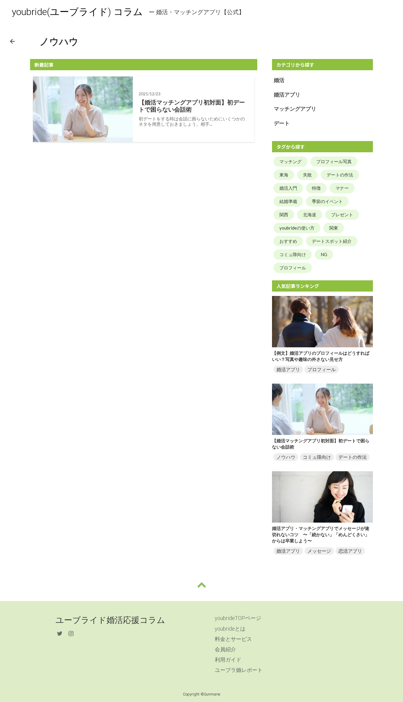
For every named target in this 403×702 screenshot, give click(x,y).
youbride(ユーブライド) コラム (77, 11)
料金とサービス (233, 639)
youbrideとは (230, 629)
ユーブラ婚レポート (239, 670)
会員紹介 (225, 649)
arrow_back (12, 41)
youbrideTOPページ (238, 618)
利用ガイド (228, 660)
